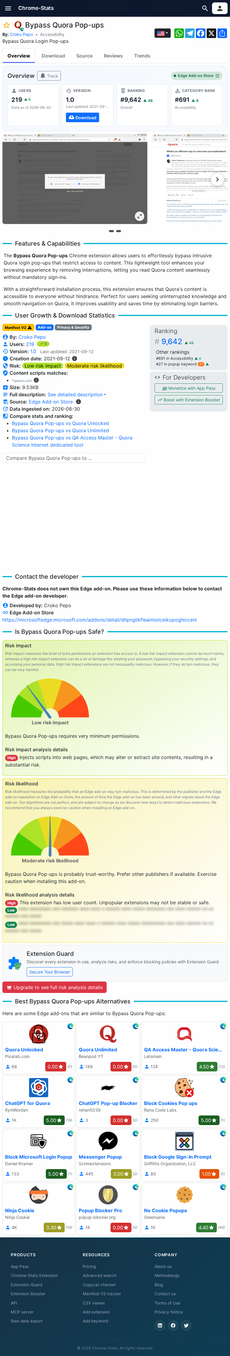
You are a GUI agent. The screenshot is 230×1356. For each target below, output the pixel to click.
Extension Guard (26, 1284)
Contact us (165, 1293)
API (14, 1303)
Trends (142, 56)
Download (53, 56)
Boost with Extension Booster (191, 399)
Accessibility (52, 34)
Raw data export (27, 1321)
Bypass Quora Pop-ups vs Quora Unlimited (60, 430)
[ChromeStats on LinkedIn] (160, 1325)
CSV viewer (94, 1303)
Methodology (167, 1275)
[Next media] (217, 179)
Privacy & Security (73, 327)
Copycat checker (99, 1284)
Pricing (89, 1266)
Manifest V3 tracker (102, 1293)
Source (84, 56)
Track (52, 75)
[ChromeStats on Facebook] (173, 1325)
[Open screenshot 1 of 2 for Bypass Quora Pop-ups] (74, 179)
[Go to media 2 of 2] (118, 231)
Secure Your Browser (49, 971)
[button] (8, 8)
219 (31, 344)
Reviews (113, 56)
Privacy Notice (169, 1312)
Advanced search (99, 1275)
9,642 (177, 341)
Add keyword (95, 1321)
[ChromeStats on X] (186, 1325)
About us (163, 1266)
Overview (18, 56)
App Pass (20, 1266)
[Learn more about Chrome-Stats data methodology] (78, 402)
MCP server (22, 1312)
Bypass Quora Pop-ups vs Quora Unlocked (60, 423)
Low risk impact (43, 366)
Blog (159, 1284)
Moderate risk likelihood (94, 366)
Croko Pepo (21, 34)
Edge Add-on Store (196, 75)
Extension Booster (28, 1293)
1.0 (33, 351)
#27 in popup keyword (179, 364)
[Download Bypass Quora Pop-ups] (87, 105)
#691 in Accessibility (175, 358)
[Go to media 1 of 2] (111, 231)
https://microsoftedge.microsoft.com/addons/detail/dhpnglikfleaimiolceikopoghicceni (99, 620)
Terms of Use (167, 1303)
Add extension (96, 1312)
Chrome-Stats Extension (34, 1275)
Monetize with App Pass (191, 388)
